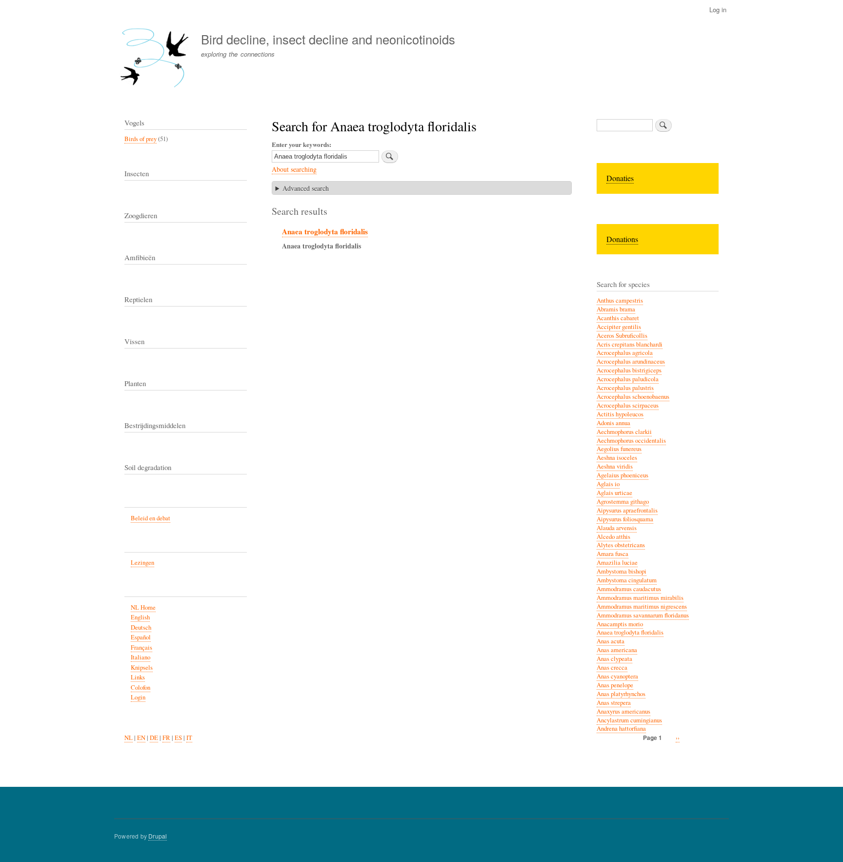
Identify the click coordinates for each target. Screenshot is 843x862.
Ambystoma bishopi (621, 571)
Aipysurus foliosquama (625, 519)
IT (189, 738)
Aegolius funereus (619, 449)
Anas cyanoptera (617, 676)
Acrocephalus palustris (625, 388)
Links (138, 677)
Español (141, 637)
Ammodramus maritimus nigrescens (642, 606)
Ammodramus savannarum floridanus (643, 615)
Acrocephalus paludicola (628, 379)
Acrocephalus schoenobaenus (633, 396)
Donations (622, 239)
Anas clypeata (614, 659)
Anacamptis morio (620, 624)
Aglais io (608, 484)
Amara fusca (612, 554)
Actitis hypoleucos (620, 414)
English (140, 617)
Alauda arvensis (617, 528)
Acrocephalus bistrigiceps (629, 370)
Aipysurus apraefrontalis (627, 510)
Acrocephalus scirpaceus (628, 405)
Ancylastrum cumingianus (629, 720)
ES (178, 738)
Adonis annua (613, 423)
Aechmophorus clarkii (624, 432)
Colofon (140, 687)
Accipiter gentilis (619, 327)
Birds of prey (140, 139)
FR (166, 738)
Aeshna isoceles (617, 457)
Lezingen (142, 562)
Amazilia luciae (617, 562)
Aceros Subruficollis (622, 335)
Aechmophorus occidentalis (631, 440)
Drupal (157, 836)
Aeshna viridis (615, 466)
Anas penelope (615, 685)
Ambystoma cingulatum (627, 580)
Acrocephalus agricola (625, 353)
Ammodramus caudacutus (629, 589)
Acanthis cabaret (618, 318)
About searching (294, 169)
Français (141, 647)
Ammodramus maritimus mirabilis (640, 598)
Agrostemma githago (623, 501)
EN (141, 738)
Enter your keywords (300, 144)
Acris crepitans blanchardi (629, 344)
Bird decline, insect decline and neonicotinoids (328, 39)
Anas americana (617, 650)
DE (154, 738)
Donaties (620, 178)
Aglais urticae (614, 493)
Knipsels (142, 667)
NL (128, 738)
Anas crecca (612, 667)
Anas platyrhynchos (621, 694)
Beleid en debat (150, 518)
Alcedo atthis (613, 537)
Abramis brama (616, 309)
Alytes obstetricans (621, 545)
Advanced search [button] (305, 188)
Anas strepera (614, 702)
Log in (717, 9)
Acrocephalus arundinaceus (631, 361)
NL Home (143, 607)
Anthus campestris (620, 300)
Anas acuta (610, 641)
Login (138, 697)
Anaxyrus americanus (623, 711)
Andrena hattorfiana (621, 728)
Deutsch (141, 627)
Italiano (140, 657)
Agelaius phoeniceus (622, 475)
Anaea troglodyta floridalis (325, 231)
